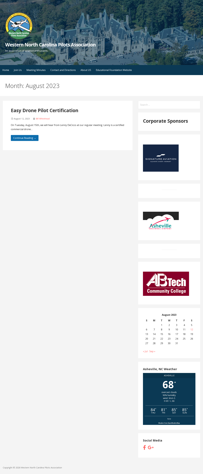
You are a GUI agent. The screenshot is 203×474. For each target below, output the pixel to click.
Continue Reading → (24, 138)
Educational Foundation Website (114, 70)
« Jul (145, 351)
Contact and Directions (63, 70)
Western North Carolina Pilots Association (50, 44)
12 (191, 329)
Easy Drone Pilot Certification (44, 110)
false (169, 419)
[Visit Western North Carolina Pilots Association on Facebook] (144, 448)
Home (5, 70)
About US (86, 70)
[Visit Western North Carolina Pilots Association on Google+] (151, 448)
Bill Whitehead (43, 118)
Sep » (152, 351)
